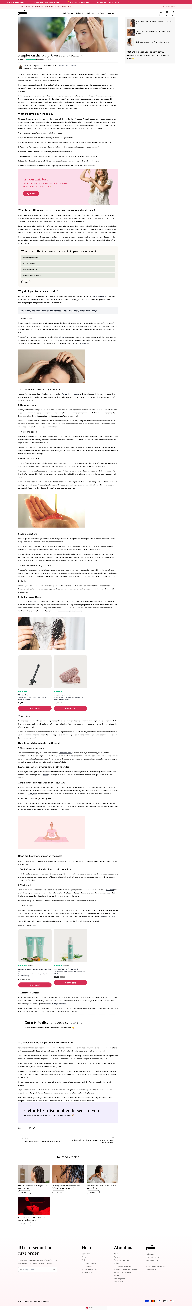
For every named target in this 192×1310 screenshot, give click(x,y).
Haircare (79, 13)
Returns (117, 1257)
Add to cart (35, 708)
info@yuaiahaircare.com (156, 1266)
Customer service (169, 6)
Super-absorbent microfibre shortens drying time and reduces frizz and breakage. (68, 698)
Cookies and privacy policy (123, 1266)
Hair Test (100, 13)
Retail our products (89, 1263)
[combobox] (96, 1308)
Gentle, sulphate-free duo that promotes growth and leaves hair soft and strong (34, 974)
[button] (31, 59)
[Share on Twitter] (34, 1128)
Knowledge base (120, 1279)
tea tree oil (110, 890)
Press (84, 1257)
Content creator (88, 1266)
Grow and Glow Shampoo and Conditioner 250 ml (34, 970)
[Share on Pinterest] (30, 1128)
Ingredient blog (119, 1282)
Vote (26, 282)
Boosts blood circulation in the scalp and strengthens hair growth (69, 972)
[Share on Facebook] (26, 1128)
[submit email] (54, 1269)
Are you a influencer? (89, 1269)
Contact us (86, 1254)
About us (110, 13)
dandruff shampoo (65, 753)
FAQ (83, 1260)
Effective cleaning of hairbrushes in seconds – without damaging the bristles (32, 698)
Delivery (117, 1263)
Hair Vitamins (68, 13)
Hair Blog (90, 13)
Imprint (116, 1275)
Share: (20, 1128)
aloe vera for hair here (107, 916)
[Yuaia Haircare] (22, 13)
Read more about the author (33, 68)
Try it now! (31, 193)
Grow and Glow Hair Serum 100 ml (66, 969)
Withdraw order (87, 1272)
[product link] (35, 671)
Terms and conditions (121, 1260)
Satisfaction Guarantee (122, 1272)
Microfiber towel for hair (62, 695)
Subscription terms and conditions (126, 1269)
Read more (26, 1192)
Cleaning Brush (23, 695)
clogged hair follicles (99, 296)
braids (45, 775)
